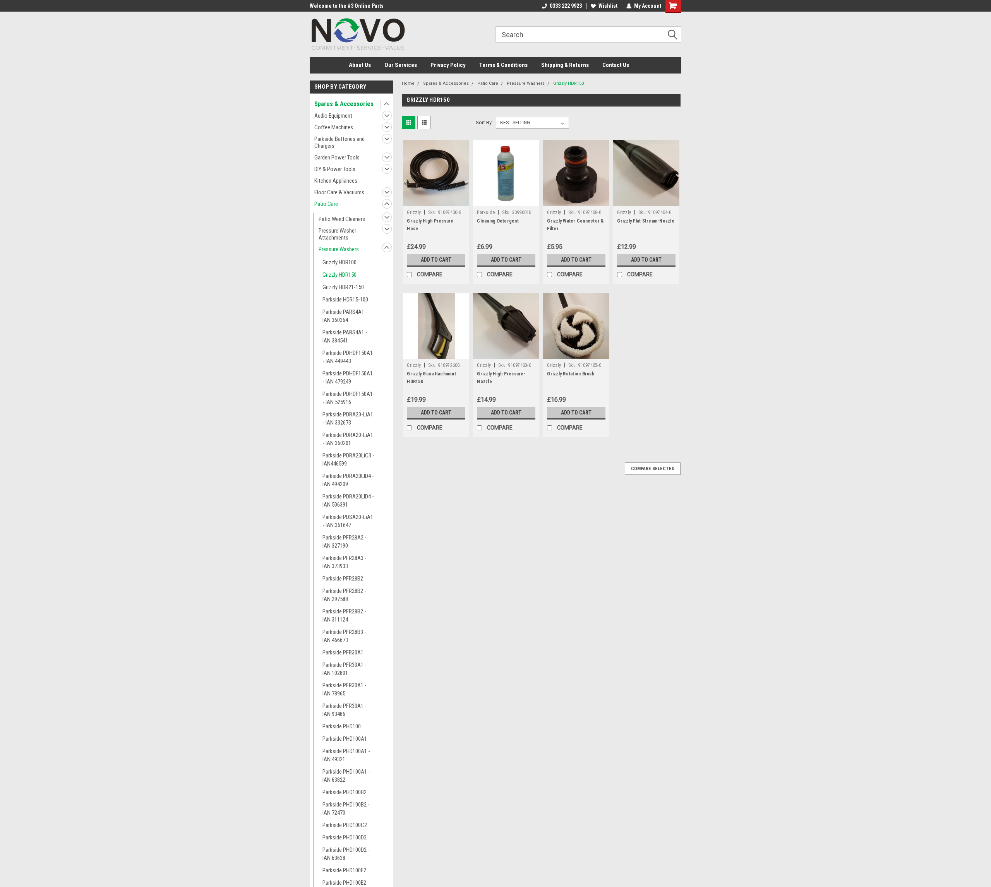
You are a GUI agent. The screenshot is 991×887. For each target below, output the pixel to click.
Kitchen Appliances (335, 180)
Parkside (486, 212)
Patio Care (326, 203)
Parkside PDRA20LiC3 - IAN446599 (348, 459)
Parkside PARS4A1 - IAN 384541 (344, 336)
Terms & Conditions (503, 65)
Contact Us (615, 65)
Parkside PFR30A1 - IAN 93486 (344, 709)
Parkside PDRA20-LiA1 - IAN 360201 (347, 439)
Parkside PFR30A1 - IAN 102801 (344, 668)
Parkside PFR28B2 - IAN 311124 (344, 615)
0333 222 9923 (566, 6)
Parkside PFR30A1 (342, 652)
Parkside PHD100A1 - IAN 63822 (346, 775)
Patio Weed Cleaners (342, 219)
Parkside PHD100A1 (344, 738)
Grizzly (414, 212)
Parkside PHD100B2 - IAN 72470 (346, 808)
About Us (360, 65)
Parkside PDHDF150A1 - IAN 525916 (347, 398)
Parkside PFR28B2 (342, 578)
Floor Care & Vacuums (339, 192)
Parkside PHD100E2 (344, 870)
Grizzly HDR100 (339, 262)
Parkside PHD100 (341, 726)
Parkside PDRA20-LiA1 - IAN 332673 (347, 418)
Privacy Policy (448, 65)
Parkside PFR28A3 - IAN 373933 (344, 562)
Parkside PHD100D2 (344, 837)
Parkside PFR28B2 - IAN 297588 (344, 595)
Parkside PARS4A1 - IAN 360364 (344, 316)
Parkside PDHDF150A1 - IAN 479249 (347, 377)
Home (408, 83)
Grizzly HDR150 (339, 274)
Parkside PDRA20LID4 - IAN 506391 (348, 500)
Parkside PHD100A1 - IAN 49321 (346, 755)
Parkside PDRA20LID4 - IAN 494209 (348, 480)
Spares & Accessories (344, 104)
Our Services (400, 65)
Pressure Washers (339, 249)
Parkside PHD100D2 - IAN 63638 (346, 853)
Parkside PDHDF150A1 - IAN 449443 (347, 357)
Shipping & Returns (565, 65)
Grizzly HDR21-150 (343, 287)
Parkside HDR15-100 (345, 299)
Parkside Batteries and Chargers (339, 142)
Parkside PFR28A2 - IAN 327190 (344, 541)
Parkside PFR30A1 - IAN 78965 (344, 689)
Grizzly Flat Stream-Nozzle (645, 221)
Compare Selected (652, 468)
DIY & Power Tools (334, 169)
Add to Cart (436, 260)
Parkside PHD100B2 (344, 792)
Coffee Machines (333, 127)
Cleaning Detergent (498, 221)
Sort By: (484, 122)
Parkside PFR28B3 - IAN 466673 (344, 636)
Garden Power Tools (337, 157)
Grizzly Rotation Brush (570, 374)
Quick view (436, 200)
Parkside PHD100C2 (344, 825)
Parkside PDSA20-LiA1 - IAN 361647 (347, 521)
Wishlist (607, 6)
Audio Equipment (333, 115)
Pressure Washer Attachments (337, 234)
